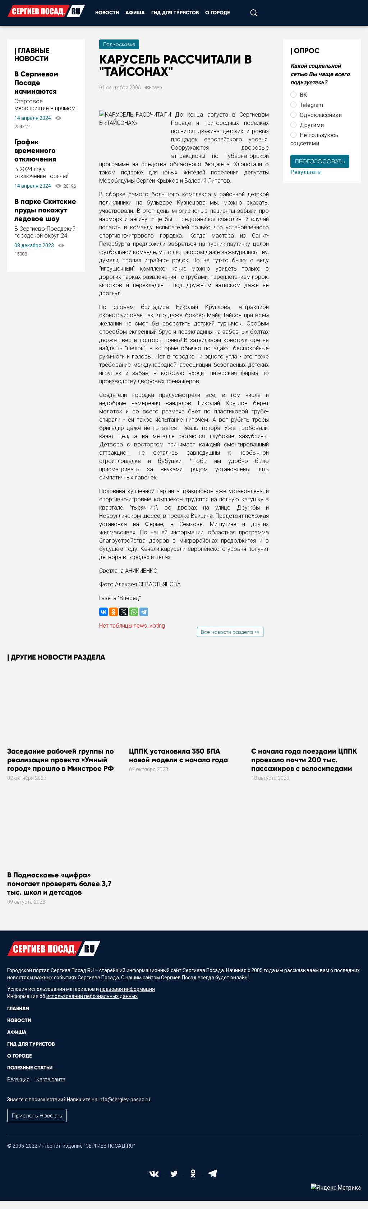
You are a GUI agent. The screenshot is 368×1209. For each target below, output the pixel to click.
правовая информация (127, 989)
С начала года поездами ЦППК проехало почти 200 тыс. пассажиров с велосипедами (304, 760)
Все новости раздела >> (230, 632)
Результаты (306, 172)
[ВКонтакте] (103, 612)
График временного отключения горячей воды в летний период (40, 159)
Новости (107, 13)
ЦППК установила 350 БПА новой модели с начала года (178, 755)
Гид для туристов (175, 13)
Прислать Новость (37, 1115)
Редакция (18, 1079)
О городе (217, 13)
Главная (18, 1009)
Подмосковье (119, 44)
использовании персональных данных (92, 996)
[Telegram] (143, 612)
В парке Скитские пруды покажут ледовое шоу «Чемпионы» (45, 214)
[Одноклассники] (113, 612)
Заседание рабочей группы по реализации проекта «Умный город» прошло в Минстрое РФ (60, 760)
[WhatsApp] (133, 612)
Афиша (135, 13)
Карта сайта (50, 1079)
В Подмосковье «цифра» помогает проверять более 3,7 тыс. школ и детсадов (59, 883)
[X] (123, 612)
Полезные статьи (29, 1068)
